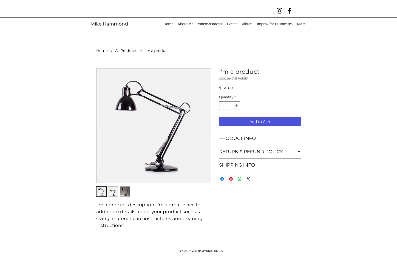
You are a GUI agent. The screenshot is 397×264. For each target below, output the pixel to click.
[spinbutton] (230, 106)
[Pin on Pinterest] (231, 179)
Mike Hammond (109, 24)
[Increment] (237, 106)
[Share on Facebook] (222, 179)
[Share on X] (248, 179)
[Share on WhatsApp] (239, 179)
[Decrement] (223, 106)
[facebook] (289, 10)
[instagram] (279, 10)
